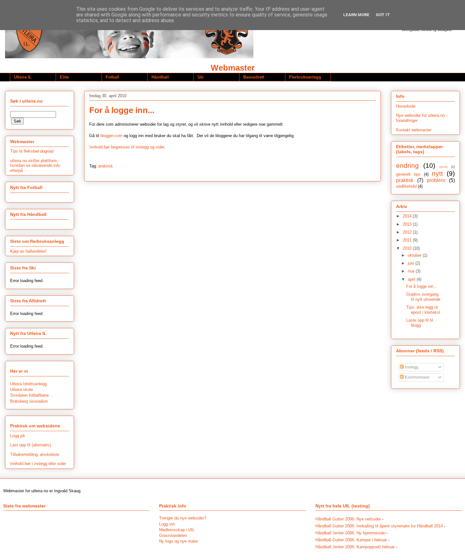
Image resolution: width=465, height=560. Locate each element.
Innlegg (411, 367)
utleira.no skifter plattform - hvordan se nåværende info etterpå (35, 165)
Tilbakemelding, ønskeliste (34, 454)
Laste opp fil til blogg (419, 323)
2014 (408, 216)
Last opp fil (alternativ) (30, 445)
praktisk (105, 166)
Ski (200, 77)
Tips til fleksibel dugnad (31, 151)
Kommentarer (417, 377)
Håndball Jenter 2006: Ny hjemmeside (350, 533)
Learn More (356, 14)
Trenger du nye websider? (182, 518)
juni (411, 263)
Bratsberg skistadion (29, 401)
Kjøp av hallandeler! (28, 251)
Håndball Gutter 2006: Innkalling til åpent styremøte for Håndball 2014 (379, 526)
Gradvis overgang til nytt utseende (423, 297)
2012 (408, 232)
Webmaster (233, 67)
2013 (408, 224)
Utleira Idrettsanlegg (28, 383)
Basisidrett (253, 77)
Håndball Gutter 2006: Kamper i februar (351, 540)
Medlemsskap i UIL (177, 529)
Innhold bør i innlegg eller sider (38, 463)
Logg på (17, 435)
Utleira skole (21, 389)
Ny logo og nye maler (178, 541)
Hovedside (405, 106)
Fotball (112, 77)
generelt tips (408, 174)
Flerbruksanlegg (305, 77)
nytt (437, 173)
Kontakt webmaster (413, 130)
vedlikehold (406, 186)
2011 (408, 240)
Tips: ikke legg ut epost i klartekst (423, 310)
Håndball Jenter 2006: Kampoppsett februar (355, 546)
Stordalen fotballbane (29, 395)
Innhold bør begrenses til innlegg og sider (126, 147)
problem (436, 180)
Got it (383, 14)
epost (443, 166)
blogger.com (111, 135)
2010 (408, 248)
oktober (415, 255)
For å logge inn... (121, 110)
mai (412, 271)
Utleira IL (23, 77)
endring (407, 165)
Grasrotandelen (173, 535)
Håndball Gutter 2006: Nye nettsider (348, 519)
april (412, 279)
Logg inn (167, 524)
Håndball (160, 77)
